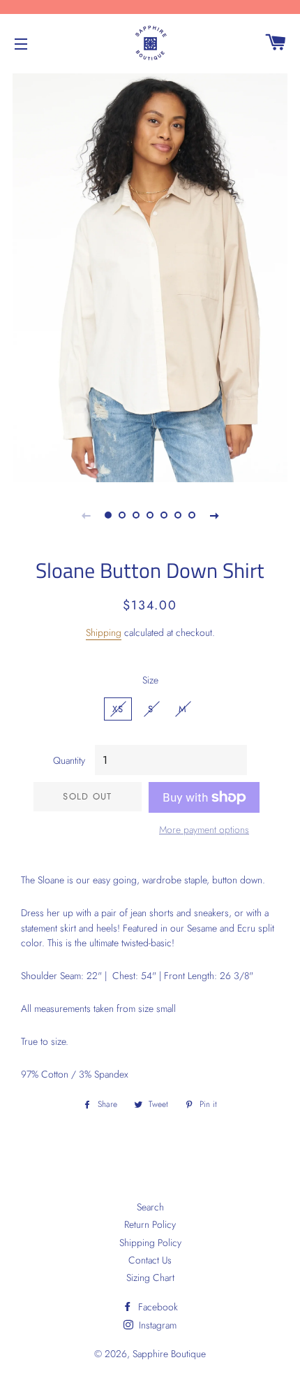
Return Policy (150, 1224)
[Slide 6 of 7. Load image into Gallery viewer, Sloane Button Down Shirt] (178, 515)
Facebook (156, 1307)
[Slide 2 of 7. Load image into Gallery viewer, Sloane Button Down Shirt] (122, 515)
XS (118, 709)
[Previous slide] (85, 515)
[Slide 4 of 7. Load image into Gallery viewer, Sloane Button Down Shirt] (150, 515)
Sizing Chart (150, 1277)
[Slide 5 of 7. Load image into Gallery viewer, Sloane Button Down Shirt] (164, 515)
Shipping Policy (150, 1243)
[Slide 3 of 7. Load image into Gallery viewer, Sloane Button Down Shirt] (136, 515)
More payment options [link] (204, 830)
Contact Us (150, 1260)
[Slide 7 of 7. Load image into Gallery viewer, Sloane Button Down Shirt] (192, 515)
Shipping (103, 632)
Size (150, 680)
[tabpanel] (150, 276)
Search (150, 1207)
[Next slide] (214, 515)
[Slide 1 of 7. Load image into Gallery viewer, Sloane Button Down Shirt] (108, 515)
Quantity (69, 760)
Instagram (156, 1325)
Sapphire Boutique (169, 1354)
